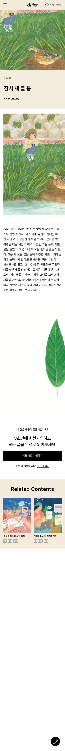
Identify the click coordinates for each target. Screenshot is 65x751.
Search (46, 5)
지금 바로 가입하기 (32, 455)
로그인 (52, 5)
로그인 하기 (43, 466)
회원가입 (59, 5)
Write (55, 741)
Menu (5, 4)
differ (32, 5)
